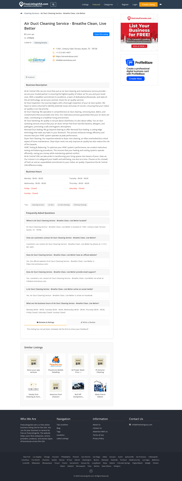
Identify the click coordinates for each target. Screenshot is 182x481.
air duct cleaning (63, 205)
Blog (58, 428)
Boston (96, 460)
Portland (123, 460)
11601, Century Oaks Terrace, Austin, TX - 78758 (76, 48)
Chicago (47, 457)
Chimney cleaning (80, 205)
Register (125, 4)
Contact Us (97, 428)
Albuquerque (47, 463)
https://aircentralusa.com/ (67, 56)
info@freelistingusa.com (142, 424)
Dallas (105, 457)
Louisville (26, 463)
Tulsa (89, 466)
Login (135, 4)
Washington (86, 460)
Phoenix (76, 457)
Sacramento (74, 463)
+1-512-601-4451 (63, 52)
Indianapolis (153, 457)
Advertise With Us (100, 431)
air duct (51, 205)
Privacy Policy (98, 438)
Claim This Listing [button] (101, 34)
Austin (120, 457)
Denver (62, 460)
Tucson (57, 463)
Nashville (114, 460)
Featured (96, 4)
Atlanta (112, 463)
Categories (108, 4)
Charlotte (45, 460)
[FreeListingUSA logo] (33, 4)
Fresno (64, 463)
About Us (96, 424)
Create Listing (148, 4)
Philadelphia (65, 457)
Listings (85, 4)
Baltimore (155, 460)
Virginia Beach (137, 463)
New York (26, 457)
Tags (59, 431)
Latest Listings (62, 438)
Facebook (31, 77)
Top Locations (62, 424)
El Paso (69, 460)
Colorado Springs (123, 463)
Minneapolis (80, 466)
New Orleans (106, 466)
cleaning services (38, 205)
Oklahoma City (134, 460)
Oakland (70, 466)
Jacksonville (129, 457)
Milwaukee (36, 463)
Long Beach (96, 463)
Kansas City (85, 463)
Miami (62, 466)
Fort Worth (36, 460)
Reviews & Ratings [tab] (46, 322)
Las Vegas (146, 460)
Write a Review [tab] (88, 322)
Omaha (155, 463)
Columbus (25, 460)
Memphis (105, 460)
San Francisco (141, 457)
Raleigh (147, 463)
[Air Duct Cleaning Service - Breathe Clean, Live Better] (36, 59)
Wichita (96, 466)
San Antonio (85, 457)
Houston (55, 457)
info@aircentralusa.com (66, 60)
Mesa (105, 463)
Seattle (54, 460)
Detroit (77, 460)
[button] (160, 4)
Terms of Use (98, 435)
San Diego (96, 457)
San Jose (112, 457)
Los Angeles (37, 457)
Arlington (117, 466)
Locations (61, 435)
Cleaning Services (31, 13)
